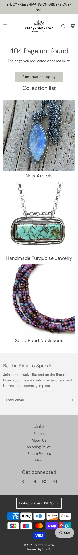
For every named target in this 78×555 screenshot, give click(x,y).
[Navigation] (5, 26)
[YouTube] (54, 481)
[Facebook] (23, 481)
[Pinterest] (44, 481)
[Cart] (72, 26)
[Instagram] (34, 481)
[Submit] (72, 400)
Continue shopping (39, 76)
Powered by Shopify (39, 549)
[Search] (63, 26)
